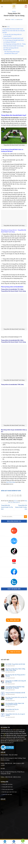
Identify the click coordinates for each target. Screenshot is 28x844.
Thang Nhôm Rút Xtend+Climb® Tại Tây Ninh (7, 507)
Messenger (14, 843)
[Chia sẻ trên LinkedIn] (20, 495)
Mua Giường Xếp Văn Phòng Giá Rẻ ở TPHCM (15, 675)
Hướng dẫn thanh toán (7, 786)
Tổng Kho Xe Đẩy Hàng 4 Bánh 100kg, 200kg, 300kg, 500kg (15, 669)
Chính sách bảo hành (7, 794)
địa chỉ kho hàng (10, 482)
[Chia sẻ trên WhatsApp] (7, 495)
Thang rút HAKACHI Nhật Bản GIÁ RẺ (15, 692)
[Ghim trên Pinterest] (18, 495)
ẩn (8, 26)
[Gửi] (25, 516)
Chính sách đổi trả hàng (7, 789)
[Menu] (2, 6)
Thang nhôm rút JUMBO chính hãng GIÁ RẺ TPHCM (15, 681)
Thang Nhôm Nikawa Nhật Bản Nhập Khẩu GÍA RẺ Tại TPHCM (14, 687)
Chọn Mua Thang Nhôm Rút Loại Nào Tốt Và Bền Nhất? (16, 698)
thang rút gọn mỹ (16, 502)
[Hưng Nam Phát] (14, 6)
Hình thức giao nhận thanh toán (9, 791)
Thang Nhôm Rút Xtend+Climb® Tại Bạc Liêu (21, 507)
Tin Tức (14, 11)
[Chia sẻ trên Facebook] (10, 495)
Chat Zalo (5, 843)
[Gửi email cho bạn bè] (15, 495)
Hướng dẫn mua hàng (7, 784)
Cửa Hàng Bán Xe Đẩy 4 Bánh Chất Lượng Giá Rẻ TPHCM (14, 704)
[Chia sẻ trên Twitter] (12, 495)
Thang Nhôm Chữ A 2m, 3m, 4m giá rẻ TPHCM (15, 714)
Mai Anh (21, 19)
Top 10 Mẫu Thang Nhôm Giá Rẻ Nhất (15, 664)
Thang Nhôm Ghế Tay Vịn (12, 709)
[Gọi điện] (22, 841)
